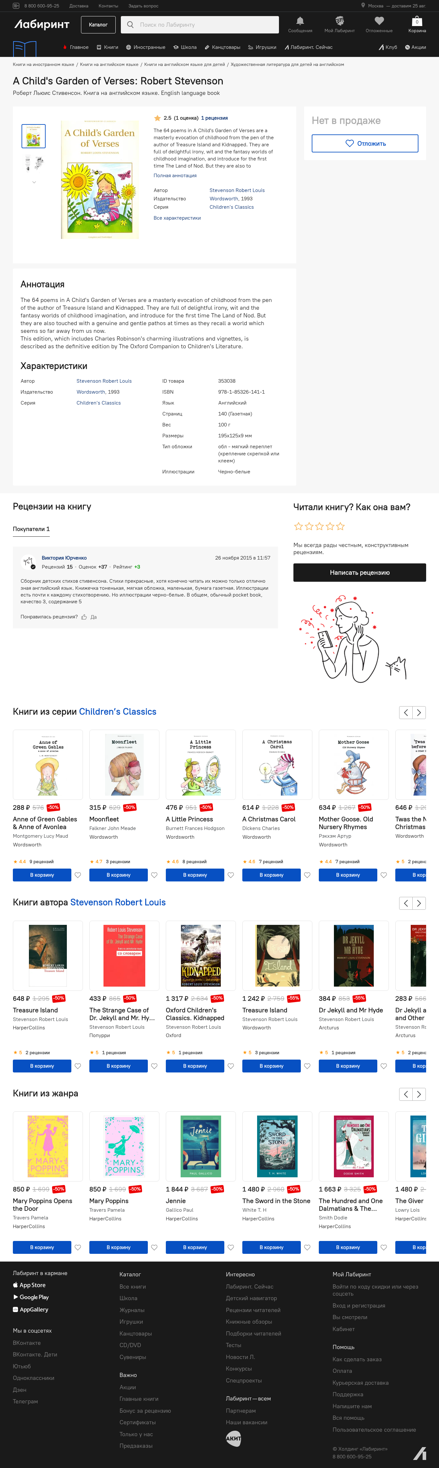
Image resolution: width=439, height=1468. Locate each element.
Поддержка (348, 1394)
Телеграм (25, 1401)
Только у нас (136, 1434)
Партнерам (241, 1410)
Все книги (133, 1286)
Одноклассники (33, 1377)
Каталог (98, 25)
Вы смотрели (350, 1317)
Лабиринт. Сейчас (312, 47)
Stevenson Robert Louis (237, 190)
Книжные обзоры (249, 1321)
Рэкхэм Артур (335, 836)
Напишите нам (352, 1406)
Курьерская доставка (361, 1382)
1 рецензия (114, 1052)
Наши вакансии (246, 1422)
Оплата (342, 1370)
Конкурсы (239, 1368)
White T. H (254, 1210)
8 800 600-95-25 (352, 1457)
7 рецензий (271, 861)
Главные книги (139, 1398)
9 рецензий (42, 861)
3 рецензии (118, 861)
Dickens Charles (261, 828)
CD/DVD (130, 1345)
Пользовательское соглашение (374, 1429)
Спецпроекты (244, 1380)
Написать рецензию (360, 572)
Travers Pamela (30, 1218)
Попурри (99, 1035)
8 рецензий (195, 861)
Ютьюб (22, 1366)
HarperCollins (29, 1028)
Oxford (173, 1035)
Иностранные (150, 47)
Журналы (132, 1310)
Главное (79, 47)
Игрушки (266, 47)
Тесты (233, 1345)
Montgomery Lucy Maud (40, 836)
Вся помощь (348, 1417)
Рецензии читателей (253, 1310)
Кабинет (344, 1329)
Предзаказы (136, 1445)
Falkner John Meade (112, 828)
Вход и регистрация (359, 1305)
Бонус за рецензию (145, 1410)
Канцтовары (226, 47)
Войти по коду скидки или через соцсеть (375, 1290)
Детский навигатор (251, 1298)
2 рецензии (420, 861)
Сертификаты (138, 1422)
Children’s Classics (232, 207)
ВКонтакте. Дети (35, 1354)
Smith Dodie (333, 1218)
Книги (111, 47)
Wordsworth (224, 199)
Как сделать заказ (357, 1359)
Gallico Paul (179, 1210)
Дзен (19, 1389)
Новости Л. (240, 1357)
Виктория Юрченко (64, 558)
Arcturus (329, 1028)
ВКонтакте (27, 1342)
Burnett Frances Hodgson (195, 828)
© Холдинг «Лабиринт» (360, 1449)
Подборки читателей (253, 1333)
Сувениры (133, 1357)
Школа (189, 47)
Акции (418, 47)
